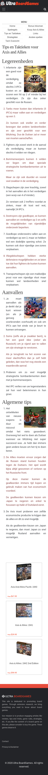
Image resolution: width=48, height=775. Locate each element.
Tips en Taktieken (12, 33)
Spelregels (12, 29)
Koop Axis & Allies (35, 29)
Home (12, 26)
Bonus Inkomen (35, 26)
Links (35, 33)
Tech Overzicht (12, 41)
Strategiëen (12, 37)
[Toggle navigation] (3, 9)
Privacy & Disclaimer (10, 747)
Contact (5, 741)
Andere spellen (36, 37)
